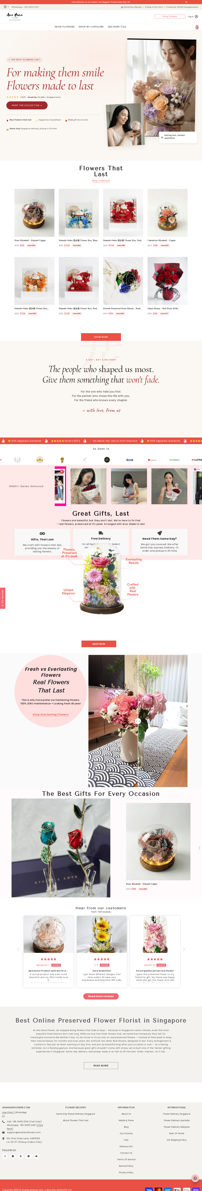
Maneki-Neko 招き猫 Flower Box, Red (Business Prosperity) (78, 308)
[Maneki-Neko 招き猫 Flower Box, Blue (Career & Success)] (79, 213)
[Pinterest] (21, 1156)
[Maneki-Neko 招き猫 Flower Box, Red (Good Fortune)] (123, 213)
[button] (19, 949)
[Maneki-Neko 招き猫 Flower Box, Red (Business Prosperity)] (79, 281)
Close (186, 2)
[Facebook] (5, 1156)
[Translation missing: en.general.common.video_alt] (61, 847)
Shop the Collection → (27, 105)
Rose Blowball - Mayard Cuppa (30, 240)
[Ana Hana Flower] (101, 584)
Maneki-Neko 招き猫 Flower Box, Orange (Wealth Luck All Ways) (31, 308)
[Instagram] (13, 1156)
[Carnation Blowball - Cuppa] (168, 213)
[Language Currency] (7, 7)
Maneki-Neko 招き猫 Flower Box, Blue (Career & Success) (78, 240)
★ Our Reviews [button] (2, 598)
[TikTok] (28, 1156)
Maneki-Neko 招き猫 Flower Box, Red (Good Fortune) (122, 240)
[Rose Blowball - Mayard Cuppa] (34, 213)
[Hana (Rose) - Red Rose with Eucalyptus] (168, 281)
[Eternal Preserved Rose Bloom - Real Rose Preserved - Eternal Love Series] (123, 281)
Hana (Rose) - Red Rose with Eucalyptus (163, 308)
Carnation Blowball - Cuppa (161, 240)
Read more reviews (101, 996)
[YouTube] (36, 1156)
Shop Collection (101, 180)
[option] (158, 848)
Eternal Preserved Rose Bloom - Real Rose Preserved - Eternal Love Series (122, 308)
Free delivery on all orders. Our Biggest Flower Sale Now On (101, 2)
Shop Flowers (170, 16)
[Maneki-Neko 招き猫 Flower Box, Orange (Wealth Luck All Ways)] (34, 281)
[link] (23, 459)
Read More (101, 1065)
